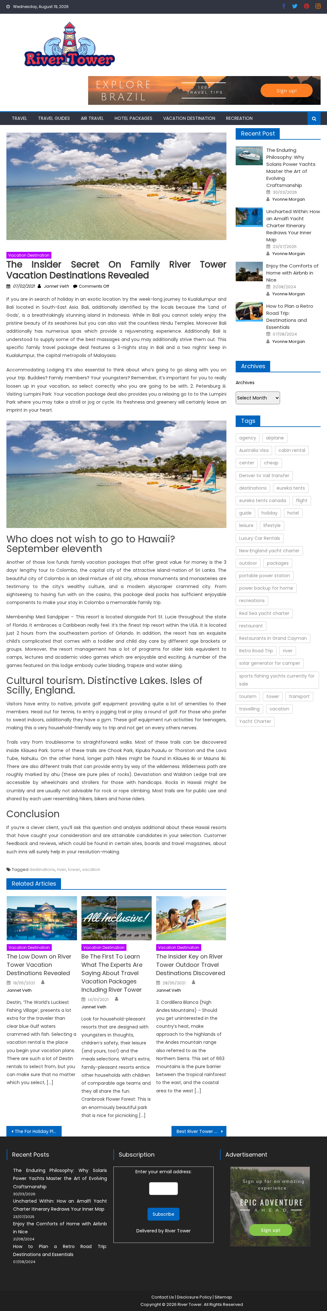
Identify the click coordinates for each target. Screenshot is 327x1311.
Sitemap (223, 1297)
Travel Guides (54, 118)
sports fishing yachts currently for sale (277, 680)
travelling (249, 709)
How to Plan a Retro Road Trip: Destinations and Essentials (289, 316)
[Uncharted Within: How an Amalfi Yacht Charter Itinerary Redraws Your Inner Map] (249, 217)
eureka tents (291, 488)
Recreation (239, 118)
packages (278, 563)
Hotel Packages (133, 118)
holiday (270, 513)
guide (245, 513)
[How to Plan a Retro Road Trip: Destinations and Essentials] (249, 312)
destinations (42, 869)
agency (247, 438)
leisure (246, 525)
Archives (245, 382)
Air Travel (92, 118)
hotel (293, 513)
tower (74, 869)
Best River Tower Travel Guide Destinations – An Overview (201, 1131)
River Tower (178, 1231)
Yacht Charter (255, 721)
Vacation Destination (189, 118)
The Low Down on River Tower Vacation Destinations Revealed (39, 964)
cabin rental (291, 450)
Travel (19, 118)
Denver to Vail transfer (264, 475)
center (246, 463)
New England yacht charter (269, 550)
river (61, 869)
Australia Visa (254, 450)
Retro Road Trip (256, 651)
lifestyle (272, 525)
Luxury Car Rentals (259, 538)
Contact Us (162, 1297)
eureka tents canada (262, 500)
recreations (252, 600)
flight (302, 500)
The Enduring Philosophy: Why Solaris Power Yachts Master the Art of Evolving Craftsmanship (291, 168)
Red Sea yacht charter (264, 613)
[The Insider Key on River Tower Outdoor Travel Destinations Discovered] (191, 918)
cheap (271, 463)
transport (299, 696)
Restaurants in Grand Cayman (273, 638)
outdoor (248, 563)
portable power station (264, 575)
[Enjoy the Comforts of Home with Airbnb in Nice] (249, 271)
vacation (91, 869)
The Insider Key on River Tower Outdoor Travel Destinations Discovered (190, 964)
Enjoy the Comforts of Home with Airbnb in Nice (292, 272)
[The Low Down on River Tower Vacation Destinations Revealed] (42, 918)
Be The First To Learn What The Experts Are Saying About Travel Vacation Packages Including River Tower (111, 973)
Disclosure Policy (194, 1297)
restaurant (251, 626)
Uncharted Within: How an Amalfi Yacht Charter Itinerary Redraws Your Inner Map (293, 225)
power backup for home (266, 588)
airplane (275, 438)
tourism (247, 696)
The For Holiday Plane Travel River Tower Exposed (38, 1131)
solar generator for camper (269, 663)
